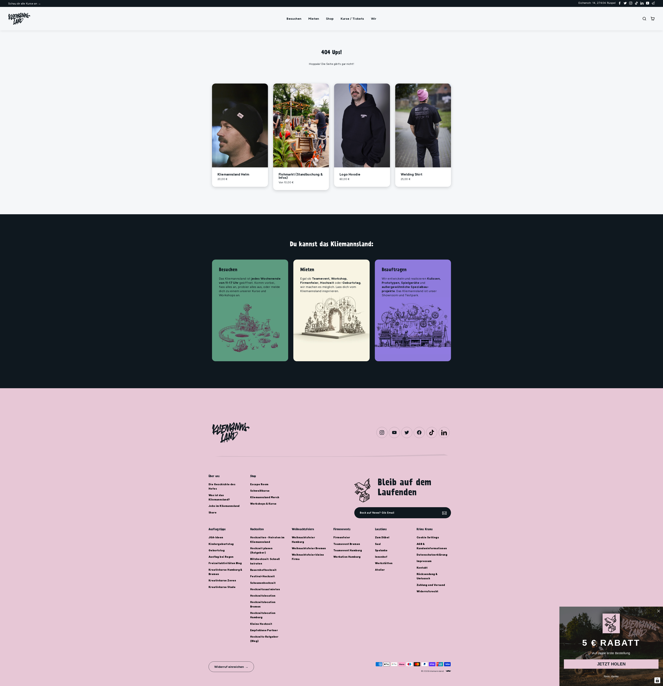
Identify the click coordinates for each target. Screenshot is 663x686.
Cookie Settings (428, 537)
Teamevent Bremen (346, 544)
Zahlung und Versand (431, 585)
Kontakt (422, 567)
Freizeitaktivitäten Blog (225, 563)
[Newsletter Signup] (653, 2)
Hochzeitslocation (263, 595)
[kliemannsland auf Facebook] (619, 2)
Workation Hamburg (347, 556)
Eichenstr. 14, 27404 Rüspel (597, 2)
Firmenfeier (341, 537)
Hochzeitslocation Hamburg (263, 615)
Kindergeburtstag (221, 544)
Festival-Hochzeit (262, 576)
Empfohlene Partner (264, 630)
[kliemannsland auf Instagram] (630, 2)
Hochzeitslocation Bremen (263, 604)
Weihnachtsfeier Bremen (309, 548)
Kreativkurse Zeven (222, 580)
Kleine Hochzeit (261, 623)
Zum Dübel (382, 537)
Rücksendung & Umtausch (427, 576)
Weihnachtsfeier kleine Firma (308, 557)
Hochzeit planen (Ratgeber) (261, 550)
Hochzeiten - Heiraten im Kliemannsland (267, 539)
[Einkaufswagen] (652, 18)
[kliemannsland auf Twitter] (625, 2)
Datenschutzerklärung (432, 554)
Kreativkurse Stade (222, 587)
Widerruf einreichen (229, 667)
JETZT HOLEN (611, 664)
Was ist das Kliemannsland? (219, 497)
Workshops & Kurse (263, 503)
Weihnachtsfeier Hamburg (303, 539)
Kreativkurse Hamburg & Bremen (225, 572)
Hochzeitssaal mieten (265, 589)
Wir (373, 19)
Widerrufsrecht (427, 591)
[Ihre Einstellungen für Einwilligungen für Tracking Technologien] (657, 680)
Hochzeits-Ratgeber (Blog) (264, 639)
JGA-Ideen (216, 537)
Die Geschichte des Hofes (222, 486)
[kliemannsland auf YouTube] (647, 2)
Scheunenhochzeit (263, 582)
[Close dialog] (659, 611)
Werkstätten (383, 563)
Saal (378, 544)
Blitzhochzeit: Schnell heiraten (265, 561)
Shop (330, 19)
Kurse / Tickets (352, 19)
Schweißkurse (260, 490)
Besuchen (294, 19)
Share (213, 512)
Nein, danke (611, 676)
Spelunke (381, 550)
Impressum (424, 561)
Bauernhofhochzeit (263, 570)
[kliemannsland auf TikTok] (636, 2)
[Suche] (644, 18)
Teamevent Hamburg (347, 550)
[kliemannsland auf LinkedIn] (641, 2)
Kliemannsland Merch (264, 497)
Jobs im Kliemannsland (224, 506)
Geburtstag (217, 550)
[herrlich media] (448, 671)
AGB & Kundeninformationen (432, 546)
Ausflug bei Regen (221, 556)
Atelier (380, 569)
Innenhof (381, 556)
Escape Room (259, 484)
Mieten (313, 19)
